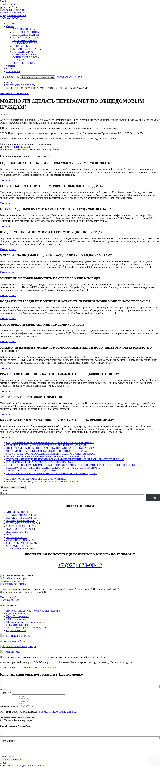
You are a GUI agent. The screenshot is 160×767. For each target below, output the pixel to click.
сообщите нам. (39, 667)
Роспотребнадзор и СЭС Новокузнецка (27, 627)
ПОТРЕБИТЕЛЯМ (22, 51)
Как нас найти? (8, 597)
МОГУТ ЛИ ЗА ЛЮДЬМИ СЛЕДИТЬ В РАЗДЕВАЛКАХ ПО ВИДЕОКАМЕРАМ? (50, 453)
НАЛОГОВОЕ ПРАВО (24, 43)
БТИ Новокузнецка (16, 619)
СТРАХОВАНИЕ (21, 60)
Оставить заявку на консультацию (37, 77)
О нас (9, 68)
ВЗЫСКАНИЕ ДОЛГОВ (25, 34)
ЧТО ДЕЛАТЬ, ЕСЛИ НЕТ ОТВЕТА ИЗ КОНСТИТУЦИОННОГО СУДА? (46, 451)
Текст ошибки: (8, 740)
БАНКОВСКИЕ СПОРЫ (26, 32)
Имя (3, 689)
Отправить (17, 760)
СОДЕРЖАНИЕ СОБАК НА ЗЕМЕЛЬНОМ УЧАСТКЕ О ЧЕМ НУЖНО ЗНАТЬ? (50, 442)
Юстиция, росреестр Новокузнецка (25, 622)
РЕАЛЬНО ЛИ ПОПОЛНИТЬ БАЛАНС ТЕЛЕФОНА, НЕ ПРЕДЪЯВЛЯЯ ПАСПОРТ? (53, 467)
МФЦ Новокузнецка (17, 624)
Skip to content (7, 4)
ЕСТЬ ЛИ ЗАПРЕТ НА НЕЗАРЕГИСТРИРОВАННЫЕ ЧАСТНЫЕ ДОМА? (47, 445)
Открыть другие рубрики (12, 487)
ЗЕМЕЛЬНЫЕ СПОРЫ (25, 40)
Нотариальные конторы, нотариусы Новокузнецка (33, 610)
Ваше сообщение (9, 706)
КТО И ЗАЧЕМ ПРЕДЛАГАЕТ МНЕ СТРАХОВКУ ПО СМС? (39, 462)
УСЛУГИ (11, 23)
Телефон (5, 692)
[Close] (1, 681)
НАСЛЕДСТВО (21, 46)
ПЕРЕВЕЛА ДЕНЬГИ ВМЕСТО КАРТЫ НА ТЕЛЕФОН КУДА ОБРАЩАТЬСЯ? (50, 448)
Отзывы (10, 65)
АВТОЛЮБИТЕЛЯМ (24, 29)
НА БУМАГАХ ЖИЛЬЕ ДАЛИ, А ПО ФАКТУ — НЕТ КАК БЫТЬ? (43, 481)
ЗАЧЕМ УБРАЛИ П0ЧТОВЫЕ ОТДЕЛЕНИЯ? (31, 470)
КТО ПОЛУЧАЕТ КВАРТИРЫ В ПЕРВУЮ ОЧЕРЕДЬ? (36, 478)
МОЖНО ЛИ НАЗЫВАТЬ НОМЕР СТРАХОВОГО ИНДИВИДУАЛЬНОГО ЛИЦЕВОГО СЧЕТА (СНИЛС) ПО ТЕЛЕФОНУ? (74, 465)
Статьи (10, 26)
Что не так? (7, 756)
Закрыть (5, 760)
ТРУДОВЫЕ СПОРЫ (24, 63)
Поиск (3, 493)
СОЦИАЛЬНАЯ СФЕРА (25, 57)
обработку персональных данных (59, 711)
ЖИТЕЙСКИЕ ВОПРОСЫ (27, 37)
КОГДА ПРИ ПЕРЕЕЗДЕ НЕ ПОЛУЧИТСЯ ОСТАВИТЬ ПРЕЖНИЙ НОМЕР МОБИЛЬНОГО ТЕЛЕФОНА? (65, 459)
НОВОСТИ (12, 534)
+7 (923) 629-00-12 (10, 18)
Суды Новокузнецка (17, 613)
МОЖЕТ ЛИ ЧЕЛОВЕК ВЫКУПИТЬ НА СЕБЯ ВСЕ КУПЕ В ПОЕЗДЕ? (45, 456)
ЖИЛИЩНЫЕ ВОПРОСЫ (27, 49)
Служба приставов (16, 630)
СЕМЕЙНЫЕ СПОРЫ (24, 54)
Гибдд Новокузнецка (17, 616)
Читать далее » (8, 180)
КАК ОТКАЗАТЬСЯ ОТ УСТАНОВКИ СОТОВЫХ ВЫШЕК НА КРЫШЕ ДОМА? (51, 473)
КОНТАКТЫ (13, 71)
